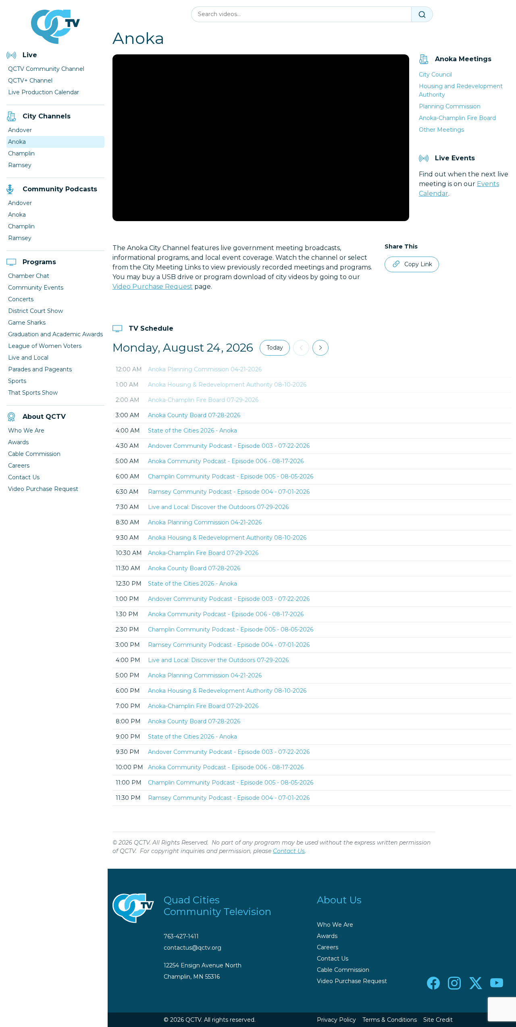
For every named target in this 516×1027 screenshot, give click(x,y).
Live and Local (28, 357)
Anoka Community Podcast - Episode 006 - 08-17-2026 (226, 461)
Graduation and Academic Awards (55, 334)
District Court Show (35, 311)
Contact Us (24, 477)
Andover (20, 130)
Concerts (20, 299)
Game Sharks (27, 322)
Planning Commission (450, 106)
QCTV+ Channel (30, 80)
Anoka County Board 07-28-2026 (194, 415)
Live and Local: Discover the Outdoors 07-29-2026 (218, 507)
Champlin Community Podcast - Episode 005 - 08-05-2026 (230, 476)
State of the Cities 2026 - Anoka (192, 430)
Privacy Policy (336, 1019)
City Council (435, 74)
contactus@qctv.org (192, 947)
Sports (17, 381)
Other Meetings (441, 129)
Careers (18, 465)
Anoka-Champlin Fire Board (457, 118)
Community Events (35, 287)
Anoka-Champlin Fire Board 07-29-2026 (203, 400)
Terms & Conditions (389, 1019)
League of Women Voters (44, 346)
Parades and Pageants (40, 369)
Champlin (21, 153)
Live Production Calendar (43, 92)
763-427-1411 (181, 936)
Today (274, 347)
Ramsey (19, 165)
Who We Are (26, 430)
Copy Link (418, 264)
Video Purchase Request (43, 489)
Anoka (17, 141)
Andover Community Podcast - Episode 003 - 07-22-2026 (229, 445)
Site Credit (438, 1019)
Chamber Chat (28, 276)
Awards (18, 442)
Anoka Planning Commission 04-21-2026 (205, 369)
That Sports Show (33, 392)
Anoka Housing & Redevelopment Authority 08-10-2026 (227, 384)
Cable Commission (34, 454)
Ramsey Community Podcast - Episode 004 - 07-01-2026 (229, 491)
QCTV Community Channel (46, 68)
